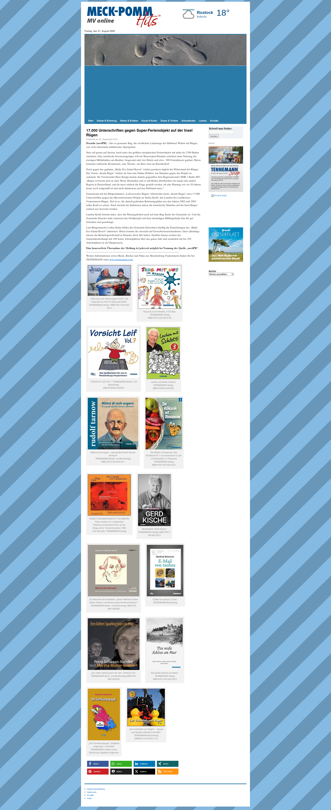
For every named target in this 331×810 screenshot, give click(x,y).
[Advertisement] (165, 91)
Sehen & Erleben (129, 120)
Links (89, 798)
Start (90, 120)
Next (239, 210)
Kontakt (214, 120)
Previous (212, 210)
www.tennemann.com (121, 259)
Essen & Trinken (169, 120)
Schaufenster (188, 120)
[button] (98, 764)
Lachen (203, 120)
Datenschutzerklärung (96, 788)
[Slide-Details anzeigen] (227, 210)
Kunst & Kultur (149, 120)
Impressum (91, 792)
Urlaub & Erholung (107, 120)
